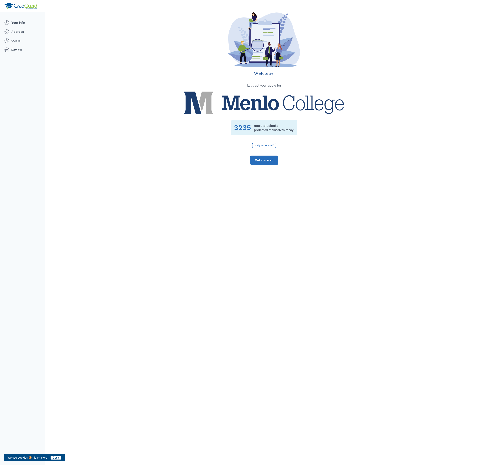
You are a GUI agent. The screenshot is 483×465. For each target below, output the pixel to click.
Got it (56, 457)
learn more (41, 457)
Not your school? (264, 145)
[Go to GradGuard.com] (21, 6)
